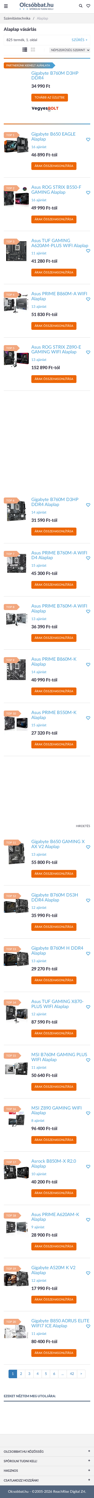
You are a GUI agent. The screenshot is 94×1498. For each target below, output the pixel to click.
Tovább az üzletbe (50, 97)
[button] (86, 6)
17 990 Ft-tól (44, 1288)
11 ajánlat (38, 253)
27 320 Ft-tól (44, 733)
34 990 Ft (40, 86)
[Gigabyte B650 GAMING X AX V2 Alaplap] (16, 852)
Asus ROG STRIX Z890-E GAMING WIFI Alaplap (56, 350)
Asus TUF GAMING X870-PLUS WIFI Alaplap (57, 1004)
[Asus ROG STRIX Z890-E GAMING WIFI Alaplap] (16, 357)
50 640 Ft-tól (44, 1075)
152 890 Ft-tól (45, 368)
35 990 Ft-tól (44, 916)
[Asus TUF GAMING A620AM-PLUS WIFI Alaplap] (16, 251)
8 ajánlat (37, 1121)
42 (72, 1374)
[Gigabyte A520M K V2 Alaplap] (16, 1278)
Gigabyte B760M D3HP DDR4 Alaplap (54, 502)
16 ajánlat (38, 147)
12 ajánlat (38, 908)
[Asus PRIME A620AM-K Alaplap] (16, 1225)
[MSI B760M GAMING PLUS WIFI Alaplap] (16, 1065)
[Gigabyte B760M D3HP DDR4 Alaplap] (16, 510)
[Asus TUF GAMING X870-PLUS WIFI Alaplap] (16, 1012)
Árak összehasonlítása (54, 165)
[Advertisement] (47, 441)
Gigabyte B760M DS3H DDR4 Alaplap (54, 898)
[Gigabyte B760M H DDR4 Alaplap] (16, 958)
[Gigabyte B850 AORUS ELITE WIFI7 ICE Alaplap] (16, 1331)
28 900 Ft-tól (44, 1235)
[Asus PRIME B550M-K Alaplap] (16, 723)
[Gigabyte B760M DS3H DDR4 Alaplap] (16, 905)
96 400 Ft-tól (44, 1129)
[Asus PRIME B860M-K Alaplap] (16, 669)
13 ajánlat (38, 307)
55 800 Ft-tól (44, 862)
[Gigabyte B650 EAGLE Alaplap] (16, 144)
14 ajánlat (38, 512)
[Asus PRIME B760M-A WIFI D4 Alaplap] (16, 563)
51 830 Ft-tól (44, 315)
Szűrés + (79, 40)
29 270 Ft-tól (44, 969)
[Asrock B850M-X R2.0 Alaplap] (16, 1171)
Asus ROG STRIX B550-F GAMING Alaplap (56, 190)
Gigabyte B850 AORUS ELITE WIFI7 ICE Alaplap (60, 1323)
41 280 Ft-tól (44, 261)
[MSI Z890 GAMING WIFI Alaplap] (16, 1118)
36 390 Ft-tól (44, 627)
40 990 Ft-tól (44, 680)
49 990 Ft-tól (44, 208)
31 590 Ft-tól (44, 520)
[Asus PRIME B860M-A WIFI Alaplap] (16, 304)
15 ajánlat (38, 565)
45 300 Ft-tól (44, 573)
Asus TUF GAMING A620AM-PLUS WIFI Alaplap (59, 243)
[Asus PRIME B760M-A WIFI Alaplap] (16, 616)
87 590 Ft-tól (44, 1022)
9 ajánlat (37, 1227)
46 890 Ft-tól (44, 155)
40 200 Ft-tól (44, 1182)
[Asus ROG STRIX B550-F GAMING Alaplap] (16, 197)
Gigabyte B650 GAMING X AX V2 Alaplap (58, 844)
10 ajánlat (38, 1174)
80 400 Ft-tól (44, 1342)
